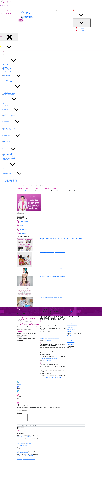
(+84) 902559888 (28, 440)
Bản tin (20, 10)
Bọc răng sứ (5, 127)
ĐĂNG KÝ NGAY (20, 216)
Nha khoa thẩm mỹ (5, 121)
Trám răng (5, 142)
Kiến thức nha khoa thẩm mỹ (28, 16)
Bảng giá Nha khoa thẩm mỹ (9, 157)
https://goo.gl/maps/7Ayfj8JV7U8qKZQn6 (25, 452)
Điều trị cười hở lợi (7, 129)
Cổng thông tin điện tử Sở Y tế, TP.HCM (51, 336)
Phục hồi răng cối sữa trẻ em (9, 115)
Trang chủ (19, 185)
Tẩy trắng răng (6, 131)
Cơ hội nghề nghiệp (7, 71)
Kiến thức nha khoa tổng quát (28, 17)
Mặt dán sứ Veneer (7, 125)
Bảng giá (3, 148)
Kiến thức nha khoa (24, 12)
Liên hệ (20, 20)
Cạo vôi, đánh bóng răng (8, 144)
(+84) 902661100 (28, 436)
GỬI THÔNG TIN (20, 427)
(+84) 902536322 (55, 379)
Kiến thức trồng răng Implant (28, 13)
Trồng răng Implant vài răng (9, 93)
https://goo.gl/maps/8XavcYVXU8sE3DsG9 (25, 455)
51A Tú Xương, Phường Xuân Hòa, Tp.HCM (48, 358)
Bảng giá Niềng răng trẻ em (9, 155)
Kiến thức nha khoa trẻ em (10, 183)
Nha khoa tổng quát (6, 135)
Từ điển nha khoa (70, 331)
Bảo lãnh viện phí (6, 67)
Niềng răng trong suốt (7, 103)
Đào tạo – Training (8, 81)
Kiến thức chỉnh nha (26, 15)
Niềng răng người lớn (71, 337)
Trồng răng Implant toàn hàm (9, 90)
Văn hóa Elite (7, 80)
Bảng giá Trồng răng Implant (9, 153)
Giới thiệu (4, 60)
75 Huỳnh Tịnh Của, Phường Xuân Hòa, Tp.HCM (49, 338)
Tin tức (22, 11)
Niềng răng (4, 99)
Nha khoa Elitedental (4, 5)
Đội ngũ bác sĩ (6, 66)
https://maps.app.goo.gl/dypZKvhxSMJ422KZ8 (26, 459)
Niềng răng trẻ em (7, 114)
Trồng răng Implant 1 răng (8, 92)
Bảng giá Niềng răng (7, 154)
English (82, 28)
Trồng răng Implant (6, 86)
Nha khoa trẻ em (25, 18)
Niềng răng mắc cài (7, 105)
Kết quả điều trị (70, 327)
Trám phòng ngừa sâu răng (8, 116)
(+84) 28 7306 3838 (47, 340)
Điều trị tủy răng (6, 141)
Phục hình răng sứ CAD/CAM (9, 128)
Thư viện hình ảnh (7, 69)
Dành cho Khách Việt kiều (8, 94)
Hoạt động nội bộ (6, 75)
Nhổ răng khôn (6, 140)
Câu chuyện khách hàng (6, 159)
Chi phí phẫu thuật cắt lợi (21, 190)
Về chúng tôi (5, 64)
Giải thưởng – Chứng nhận (8, 68)
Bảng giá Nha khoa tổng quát (9, 158)
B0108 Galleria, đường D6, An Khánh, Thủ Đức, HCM (50, 377)
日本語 (82, 30)
